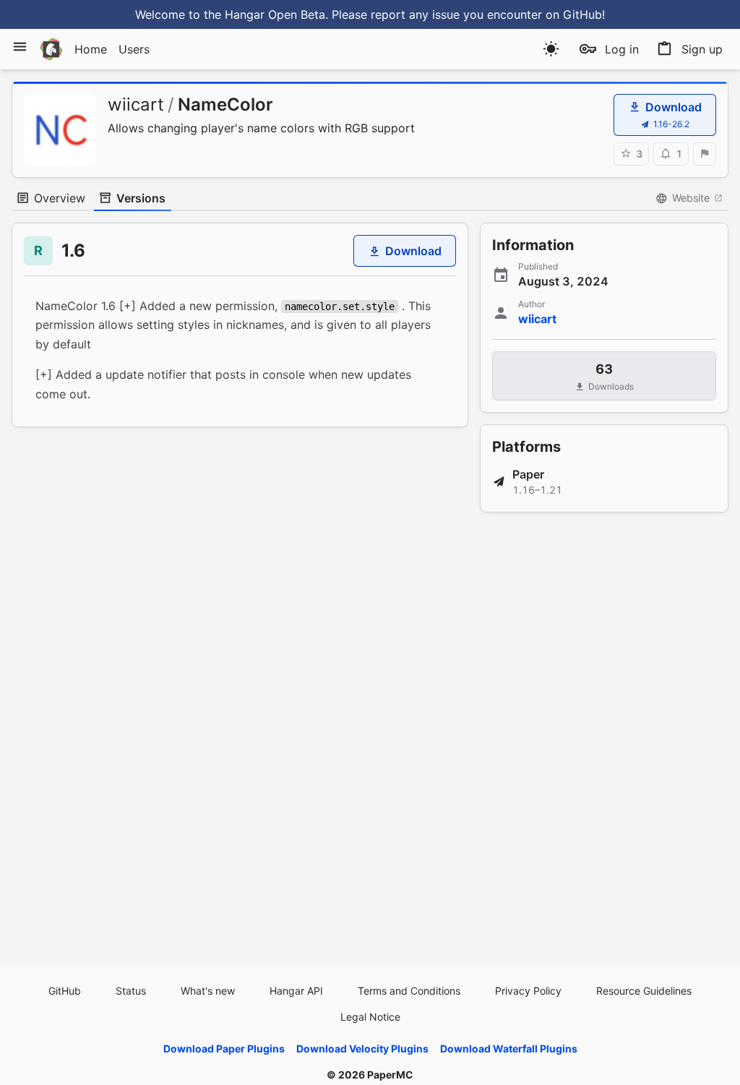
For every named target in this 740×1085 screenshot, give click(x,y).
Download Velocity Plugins (362, 1048)
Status (131, 991)
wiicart (136, 104)
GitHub (64, 991)
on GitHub (574, 14)
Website (691, 198)
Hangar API (296, 991)
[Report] (704, 154)
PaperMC (390, 1074)
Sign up (702, 49)
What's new (208, 991)
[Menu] (20, 46)
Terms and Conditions (409, 991)
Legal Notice (370, 1017)
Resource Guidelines (644, 991)
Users (134, 49)
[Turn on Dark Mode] (551, 49)
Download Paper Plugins (224, 1048)
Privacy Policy (528, 991)
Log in (622, 49)
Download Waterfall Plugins (508, 1048)
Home (90, 49)
